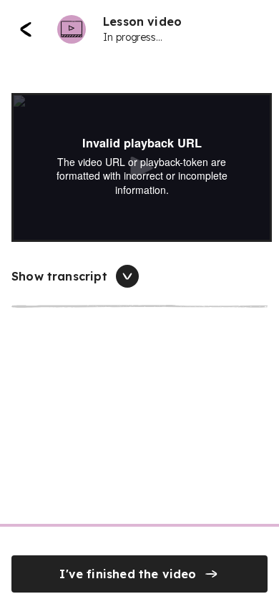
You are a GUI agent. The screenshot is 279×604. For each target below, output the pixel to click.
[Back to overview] (25, 29)
